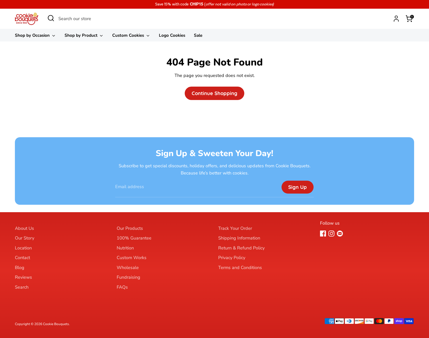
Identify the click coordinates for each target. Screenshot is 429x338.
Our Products (130, 228)
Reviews (23, 277)
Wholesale (128, 267)
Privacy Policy (231, 258)
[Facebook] (323, 234)
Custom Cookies (128, 35)
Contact (22, 258)
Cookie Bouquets (56, 324)
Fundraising (128, 277)
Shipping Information (239, 238)
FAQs (122, 287)
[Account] (396, 19)
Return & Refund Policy (241, 248)
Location (23, 248)
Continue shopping (214, 93)
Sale (198, 35)
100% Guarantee (134, 238)
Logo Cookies (172, 35)
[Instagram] (331, 234)
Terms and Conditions (240, 267)
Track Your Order (235, 228)
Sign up (297, 187)
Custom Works (131, 258)
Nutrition (125, 248)
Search (22, 287)
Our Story (24, 238)
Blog (19, 267)
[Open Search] (51, 19)
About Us (24, 228)
